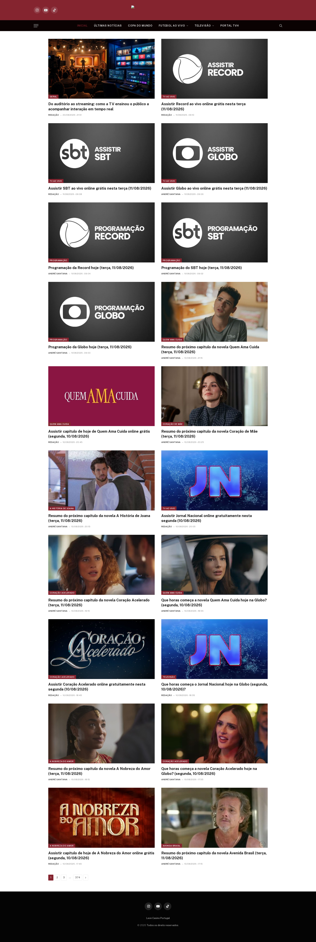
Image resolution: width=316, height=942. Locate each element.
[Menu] (36, 26)
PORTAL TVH (229, 25)
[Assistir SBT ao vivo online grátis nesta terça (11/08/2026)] (101, 153)
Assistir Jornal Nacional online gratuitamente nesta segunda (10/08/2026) (206, 518)
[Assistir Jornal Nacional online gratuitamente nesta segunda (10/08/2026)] (214, 480)
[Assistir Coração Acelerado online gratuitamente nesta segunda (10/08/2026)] (101, 649)
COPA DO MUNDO (140, 25)
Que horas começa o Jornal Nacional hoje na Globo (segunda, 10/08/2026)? (214, 686)
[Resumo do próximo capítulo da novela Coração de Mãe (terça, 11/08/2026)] (214, 396)
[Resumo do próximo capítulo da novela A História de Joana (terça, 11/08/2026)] (101, 480)
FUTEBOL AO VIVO (172, 25)
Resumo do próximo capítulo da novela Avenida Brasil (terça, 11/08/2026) (214, 855)
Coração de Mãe (173, 424)
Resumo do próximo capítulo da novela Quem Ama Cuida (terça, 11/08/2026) (210, 349)
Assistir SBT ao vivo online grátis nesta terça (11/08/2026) (99, 188)
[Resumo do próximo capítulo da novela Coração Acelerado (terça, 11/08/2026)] (101, 565)
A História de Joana (62, 508)
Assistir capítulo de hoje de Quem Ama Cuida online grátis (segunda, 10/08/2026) (99, 434)
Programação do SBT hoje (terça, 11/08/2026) (201, 268)
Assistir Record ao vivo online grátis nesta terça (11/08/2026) (203, 106)
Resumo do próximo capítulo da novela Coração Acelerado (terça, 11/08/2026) (99, 602)
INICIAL (82, 25)
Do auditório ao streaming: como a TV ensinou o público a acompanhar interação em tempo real (98, 106)
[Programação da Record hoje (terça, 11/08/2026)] (101, 232)
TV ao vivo (169, 97)
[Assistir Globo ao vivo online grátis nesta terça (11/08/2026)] (214, 153)
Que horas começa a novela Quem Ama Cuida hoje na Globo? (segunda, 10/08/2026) (214, 602)
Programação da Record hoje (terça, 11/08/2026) (91, 268)
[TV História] (158, 10)
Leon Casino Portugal (158, 918)
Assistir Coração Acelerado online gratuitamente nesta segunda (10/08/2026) (96, 686)
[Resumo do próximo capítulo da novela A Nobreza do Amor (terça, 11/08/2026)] (101, 733)
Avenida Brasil (171, 846)
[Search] (280, 26)
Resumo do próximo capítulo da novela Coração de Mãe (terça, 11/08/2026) (209, 434)
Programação (58, 260)
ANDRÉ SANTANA (170, 194)
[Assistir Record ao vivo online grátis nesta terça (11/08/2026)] (214, 69)
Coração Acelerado (62, 593)
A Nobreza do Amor (62, 761)
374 (77, 877)
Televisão (169, 677)
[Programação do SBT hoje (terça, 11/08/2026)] (214, 232)
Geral (53, 97)
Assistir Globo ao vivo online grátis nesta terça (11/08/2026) (214, 188)
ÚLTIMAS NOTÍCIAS (108, 25)
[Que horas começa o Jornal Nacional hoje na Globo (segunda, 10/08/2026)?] (214, 649)
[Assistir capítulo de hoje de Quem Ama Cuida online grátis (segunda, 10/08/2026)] (101, 396)
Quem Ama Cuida (172, 340)
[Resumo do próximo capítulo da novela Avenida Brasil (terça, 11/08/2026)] (214, 818)
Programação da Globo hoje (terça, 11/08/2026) (89, 347)
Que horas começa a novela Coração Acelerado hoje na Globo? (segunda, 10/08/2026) (209, 771)
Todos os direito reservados (162, 925)
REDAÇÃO (53, 115)
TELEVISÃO (203, 25)
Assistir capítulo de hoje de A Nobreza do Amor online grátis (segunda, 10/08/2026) (101, 855)
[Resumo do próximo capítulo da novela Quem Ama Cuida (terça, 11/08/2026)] (214, 312)
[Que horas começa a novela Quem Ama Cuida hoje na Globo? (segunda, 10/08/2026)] (214, 565)
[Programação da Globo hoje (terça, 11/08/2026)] (101, 312)
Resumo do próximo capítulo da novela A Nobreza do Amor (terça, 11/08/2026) (99, 771)
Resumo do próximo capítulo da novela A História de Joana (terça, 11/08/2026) (99, 518)
